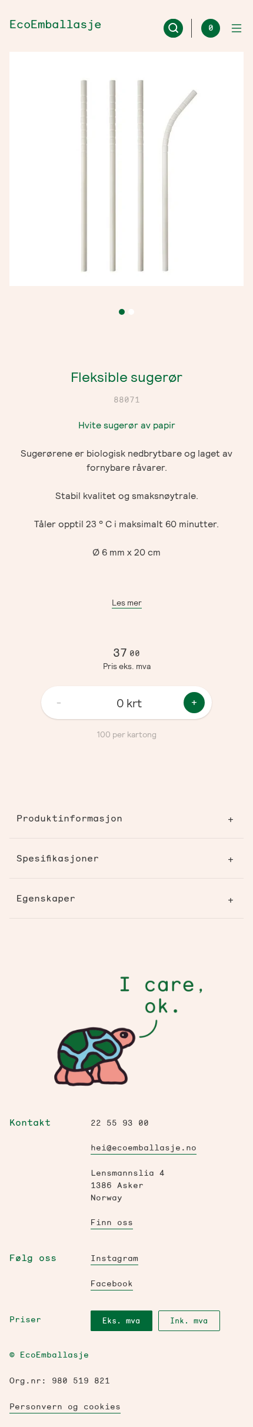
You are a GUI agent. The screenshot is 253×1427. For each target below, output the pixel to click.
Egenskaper (45, 898)
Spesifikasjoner (57, 858)
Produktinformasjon (69, 818)
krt (134, 703)
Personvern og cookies (65, 1406)
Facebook (112, 1283)
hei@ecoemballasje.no (144, 1147)
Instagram (114, 1258)
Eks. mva (121, 1321)
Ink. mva (189, 1321)
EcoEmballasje (55, 24)
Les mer (127, 602)
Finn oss (112, 1222)
